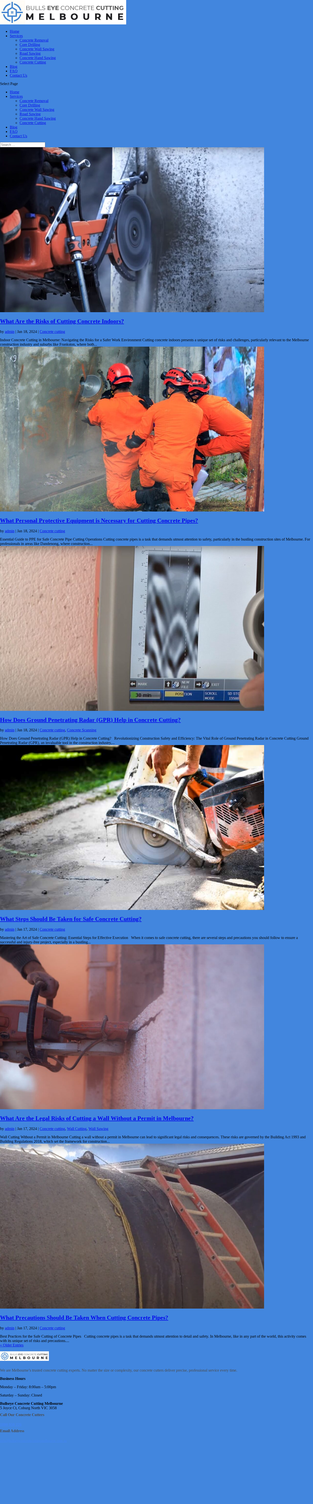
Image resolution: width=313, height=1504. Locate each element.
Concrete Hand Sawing (38, 58)
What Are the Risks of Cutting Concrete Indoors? (62, 321)
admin (9, 332)
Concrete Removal (34, 40)
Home (14, 31)
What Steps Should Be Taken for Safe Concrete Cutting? (71, 919)
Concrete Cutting (33, 62)
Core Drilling (30, 45)
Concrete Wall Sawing (37, 49)
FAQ (14, 71)
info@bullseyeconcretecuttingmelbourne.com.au (33, 1441)
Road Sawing (30, 53)
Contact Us (18, 75)
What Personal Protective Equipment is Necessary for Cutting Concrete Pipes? (99, 520)
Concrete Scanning (81, 730)
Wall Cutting (77, 1129)
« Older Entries (11, 1345)
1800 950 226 (11, 1424)
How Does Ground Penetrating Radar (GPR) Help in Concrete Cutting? (90, 720)
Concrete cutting (52, 332)
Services (16, 36)
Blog (13, 66)
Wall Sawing (98, 1129)
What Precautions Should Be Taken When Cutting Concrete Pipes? (84, 1317)
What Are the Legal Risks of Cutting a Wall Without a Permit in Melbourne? (97, 1118)
